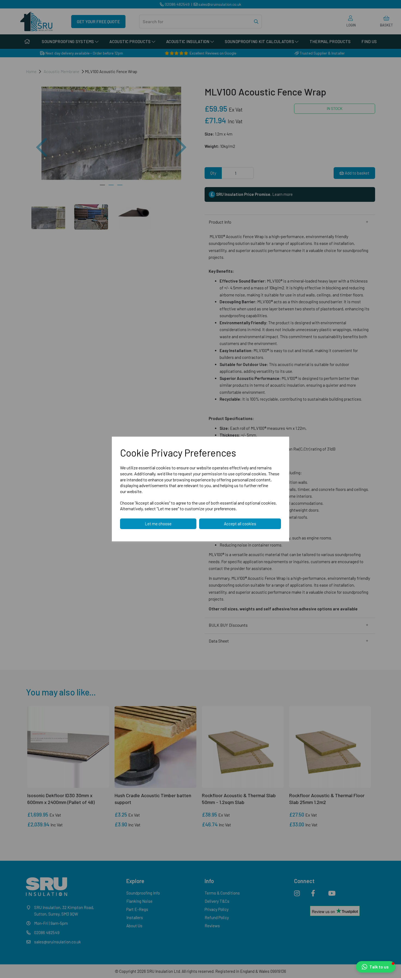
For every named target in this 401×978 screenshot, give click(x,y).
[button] (376, 967)
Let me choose (158, 523)
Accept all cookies (240, 523)
